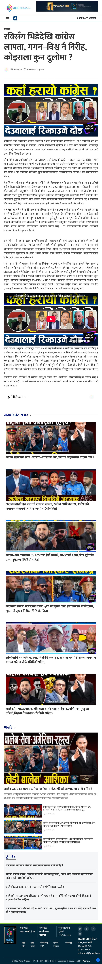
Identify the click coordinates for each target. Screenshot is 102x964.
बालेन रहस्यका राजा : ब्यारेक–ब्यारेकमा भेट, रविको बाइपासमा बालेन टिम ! (50, 457)
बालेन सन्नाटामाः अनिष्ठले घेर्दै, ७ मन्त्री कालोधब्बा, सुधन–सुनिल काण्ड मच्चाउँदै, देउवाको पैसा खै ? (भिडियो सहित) (51, 910)
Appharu (86, 961)
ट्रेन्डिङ (11, 857)
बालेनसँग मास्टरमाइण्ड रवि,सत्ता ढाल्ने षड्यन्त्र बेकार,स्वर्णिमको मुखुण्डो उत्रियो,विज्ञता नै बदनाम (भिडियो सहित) (47, 711)
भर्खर (8, 727)
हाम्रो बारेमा (33, 945)
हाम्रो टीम (23, 945)
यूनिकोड (68, 943)
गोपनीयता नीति (44, 945)
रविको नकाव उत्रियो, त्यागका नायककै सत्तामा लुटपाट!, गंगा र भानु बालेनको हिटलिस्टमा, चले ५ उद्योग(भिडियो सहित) (49, 876)
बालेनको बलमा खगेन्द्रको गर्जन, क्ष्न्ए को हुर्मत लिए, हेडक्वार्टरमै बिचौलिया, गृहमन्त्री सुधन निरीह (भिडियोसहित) (50, 609)
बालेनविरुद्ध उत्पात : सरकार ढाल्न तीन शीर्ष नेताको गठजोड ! (35, 887)
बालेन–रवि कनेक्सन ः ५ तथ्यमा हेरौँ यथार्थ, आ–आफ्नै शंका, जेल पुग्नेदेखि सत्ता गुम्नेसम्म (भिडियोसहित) (50, 558)
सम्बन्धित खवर (16, 415)
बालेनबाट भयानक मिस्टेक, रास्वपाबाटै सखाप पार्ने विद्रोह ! (34, 865)
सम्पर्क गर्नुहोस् (56, 945)
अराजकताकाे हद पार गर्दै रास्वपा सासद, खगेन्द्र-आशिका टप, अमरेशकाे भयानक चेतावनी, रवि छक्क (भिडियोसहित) (47, 506)
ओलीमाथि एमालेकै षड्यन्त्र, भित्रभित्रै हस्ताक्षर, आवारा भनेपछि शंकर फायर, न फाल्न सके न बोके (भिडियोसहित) (51, 660)
